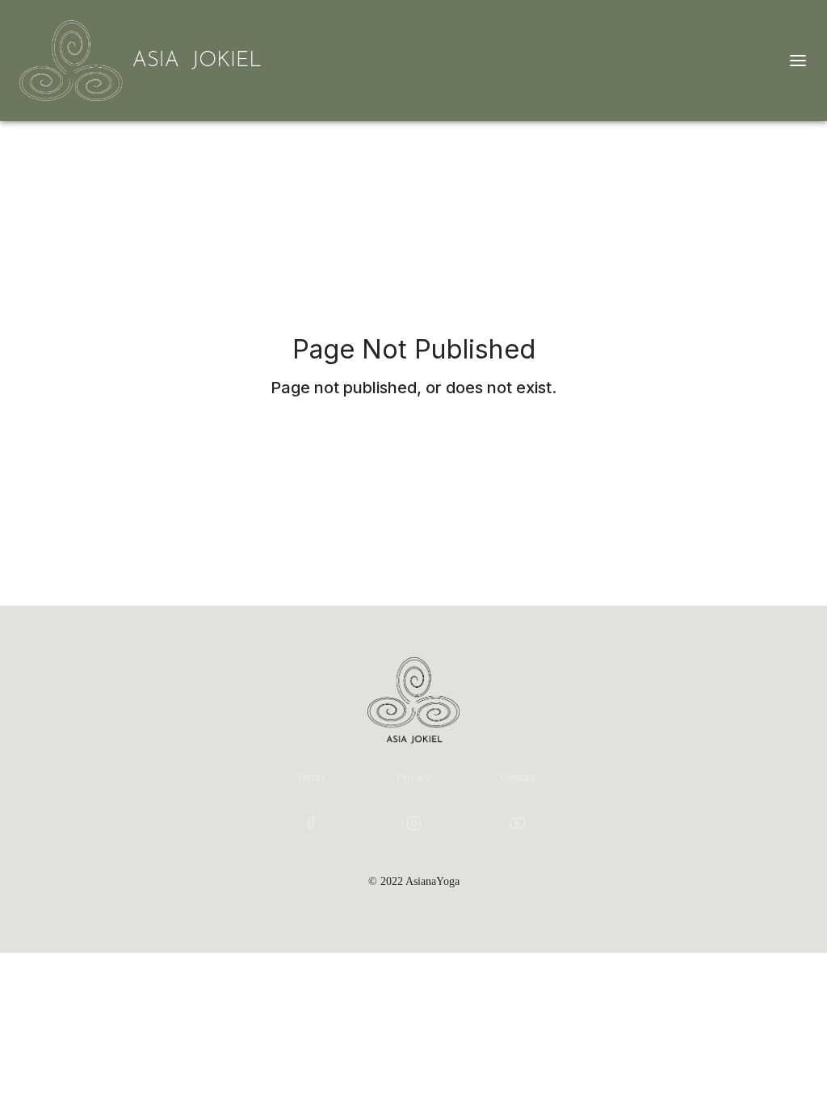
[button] (310, 823)
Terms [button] (310, 777)
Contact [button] (517, 777)
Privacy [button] (414, 777)
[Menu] (798, 60)
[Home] (143, 60)
